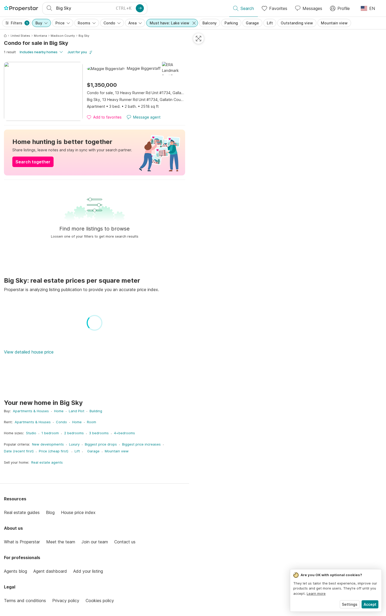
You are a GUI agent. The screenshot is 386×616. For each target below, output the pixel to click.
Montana (40, 36)
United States (20, 36)
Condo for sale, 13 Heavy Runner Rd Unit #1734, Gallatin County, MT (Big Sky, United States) (136, 92)
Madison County (63, 36)
